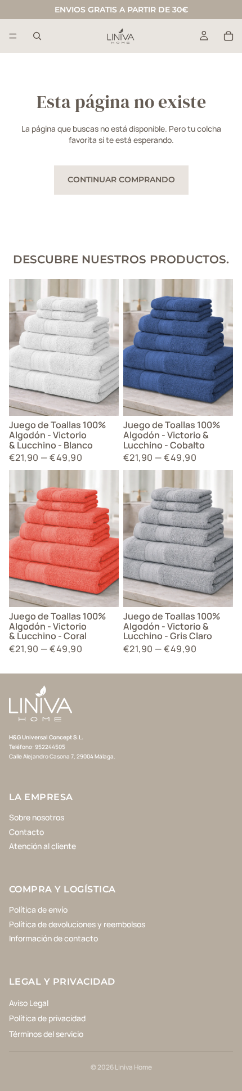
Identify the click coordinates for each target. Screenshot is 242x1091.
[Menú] (13, 36)
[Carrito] (228, 36)
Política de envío (38, 909)
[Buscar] (37, 36)
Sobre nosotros (36, 817)
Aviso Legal (28, 1002)
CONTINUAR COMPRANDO (121, 179)
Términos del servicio (46, 1034)
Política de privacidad (47, 1018)
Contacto (26, 832)
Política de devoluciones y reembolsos (77, 923)
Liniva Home (133, 1067)
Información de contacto (53, 938)
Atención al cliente (42, 846)
